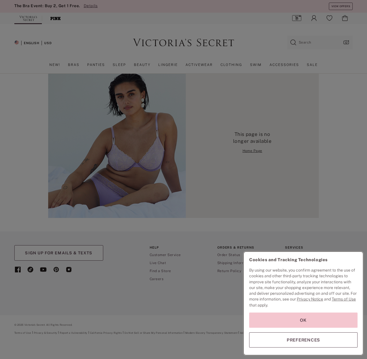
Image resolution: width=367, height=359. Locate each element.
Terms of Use (344, 299)
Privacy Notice (310, 299)
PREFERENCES (303, 339)
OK (303, 320)
